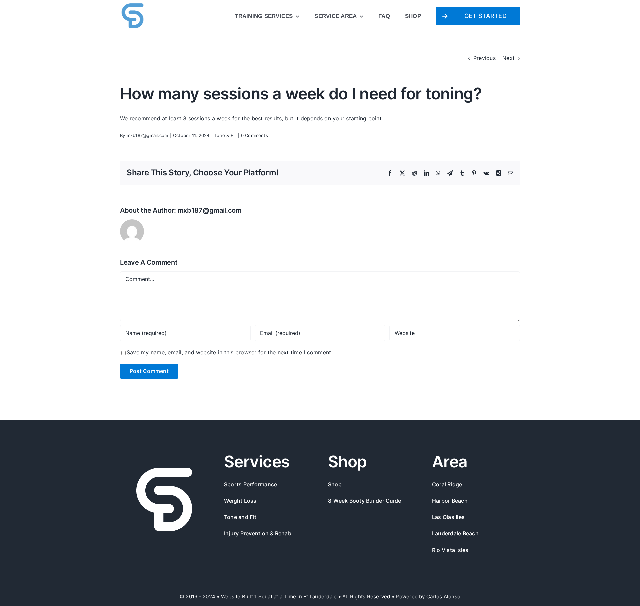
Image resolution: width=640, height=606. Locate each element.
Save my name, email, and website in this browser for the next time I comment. (229, 352)
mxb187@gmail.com (147, 135)
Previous (484, 58)
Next (508, 58)
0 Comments (254, 135)
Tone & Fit (225, 135)
